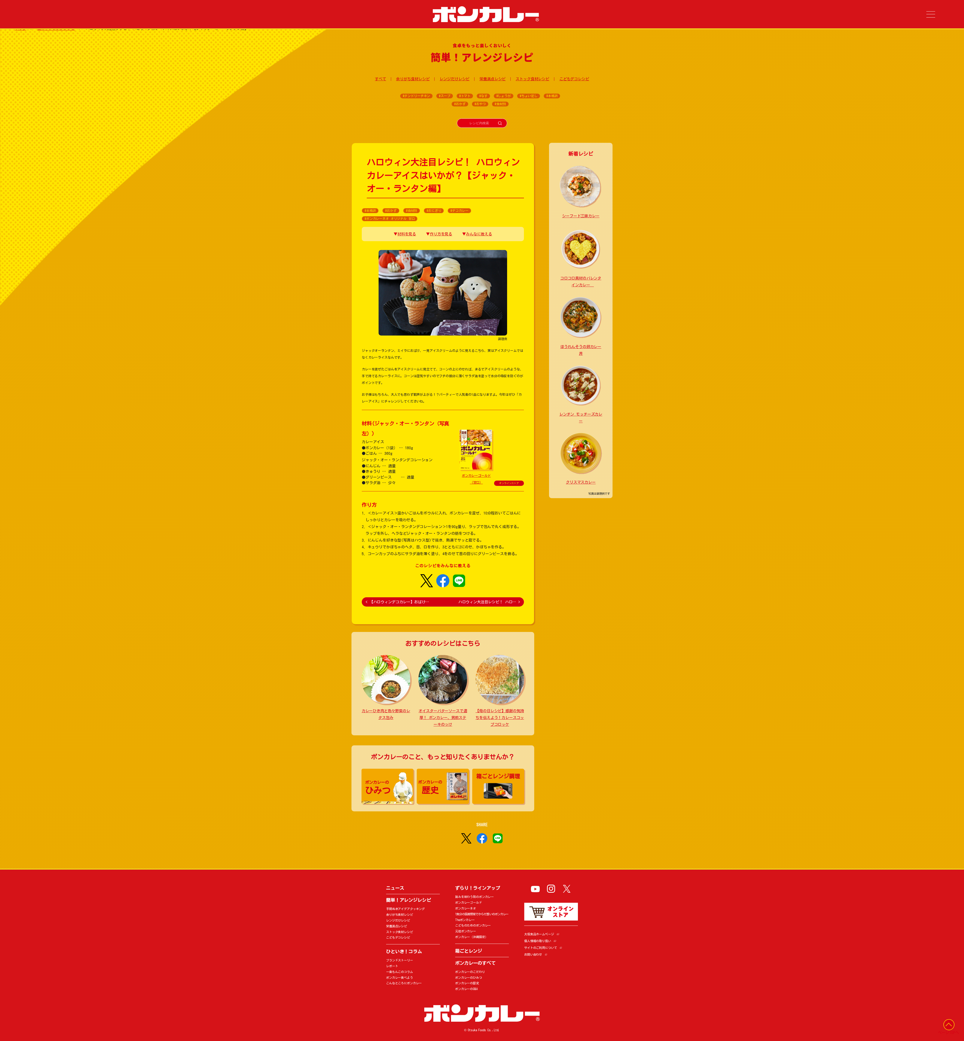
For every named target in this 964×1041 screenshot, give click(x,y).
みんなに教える (479, 234)
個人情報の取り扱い (537, 940)
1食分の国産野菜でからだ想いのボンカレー (481, 914)
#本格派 (552, 96)
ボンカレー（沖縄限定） (471, 936)
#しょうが (503, 96)
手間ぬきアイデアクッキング (405, 908)
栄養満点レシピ (492, 79)
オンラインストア (509, 483)
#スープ (444, 96)
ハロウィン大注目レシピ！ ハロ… (489, 602)
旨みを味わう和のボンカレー (474, 896)
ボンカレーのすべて (475, 963)
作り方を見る (441, 234)
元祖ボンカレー (465, 931)
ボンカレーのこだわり (470, 971)
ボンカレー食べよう (399, 977)
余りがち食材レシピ (413, 79)
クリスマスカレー (581, 482)
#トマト (464, 96)
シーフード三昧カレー (580, 216)
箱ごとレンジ (468, 951)
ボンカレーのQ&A (466, 988)
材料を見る (406, 234)
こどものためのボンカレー (473, 925)
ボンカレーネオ (465, 908)
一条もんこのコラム (399, 971)
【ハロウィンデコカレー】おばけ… (397, 602)
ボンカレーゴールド (468, 902)
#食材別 (500, 104)
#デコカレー (459, 210)
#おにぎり (434, 210)
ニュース (395, 888)
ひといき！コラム (404, 951)
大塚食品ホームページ (539, 934)
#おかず (459, 104)
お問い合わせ (533, 954)
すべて (380, 79)
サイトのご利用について (540, 947)
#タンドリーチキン (416, 96)
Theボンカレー (465, 919)
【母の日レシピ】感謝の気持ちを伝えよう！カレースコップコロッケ (499, 717)
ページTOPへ (948, 1032)
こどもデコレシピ (574, 79)
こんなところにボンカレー (404, 983)
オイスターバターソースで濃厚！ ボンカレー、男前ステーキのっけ (442, 717)
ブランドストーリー (399, 960)
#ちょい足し (528, 96)
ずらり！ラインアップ (477, 888)
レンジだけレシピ (454, 79)
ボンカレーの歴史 (467, 983)
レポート (392, 965)
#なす (483, 96)
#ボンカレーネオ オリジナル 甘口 (390, 218)
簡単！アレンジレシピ (408, 900)
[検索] (500, 123)
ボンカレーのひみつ (468, 977)
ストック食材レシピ (532, 79)
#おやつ (480, 104)
